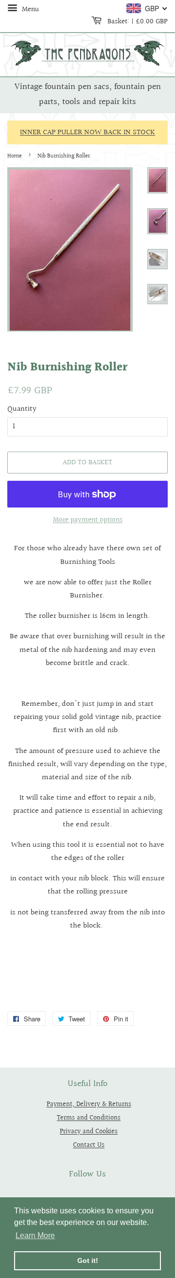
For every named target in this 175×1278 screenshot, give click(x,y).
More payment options (87, 519)
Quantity (21, 409)
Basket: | (136, 21)
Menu (29, 9)
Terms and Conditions (89, 1117)
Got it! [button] (87, 1260)
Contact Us (89, 1145)
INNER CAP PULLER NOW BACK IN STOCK (87, 132)
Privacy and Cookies (89, 1131)
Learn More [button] (35, 1235)
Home (14, 156)
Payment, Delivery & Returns (89, 1104)
